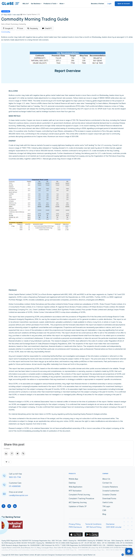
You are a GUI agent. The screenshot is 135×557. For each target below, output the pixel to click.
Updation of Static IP (77, 506)
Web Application (75, 487)
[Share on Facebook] (12, 453)
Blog (104, 514)
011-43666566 (15, 486)
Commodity (5, 11)
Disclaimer (110, 524)
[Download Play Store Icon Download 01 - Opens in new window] (92, 534)
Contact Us (107, 483)
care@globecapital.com (18, 495)
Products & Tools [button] (50, 3)
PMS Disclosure (75, 527)
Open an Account (123, 3)
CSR (104, 510)
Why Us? (26, 3)
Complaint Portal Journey (79, 494)
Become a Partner (97, 3)
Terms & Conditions (93, 524)
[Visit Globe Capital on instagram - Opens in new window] (9, 506)
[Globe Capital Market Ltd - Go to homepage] (10, 3)
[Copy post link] (23, 453)
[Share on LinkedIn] (6, 453)
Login (109, 3)
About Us (106, 479)
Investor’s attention (110, 491)
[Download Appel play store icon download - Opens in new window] (76, 534)
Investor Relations (110, 487)
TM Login (106, 506)
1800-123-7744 (15, 477)
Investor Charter (109, 494)
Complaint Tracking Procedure (81, 498)
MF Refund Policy (93, 527)
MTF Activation (75, 491)
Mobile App (73, 479)
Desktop (72, 483)
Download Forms (109, 498)
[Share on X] (17, 453)
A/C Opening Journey (78, 502)
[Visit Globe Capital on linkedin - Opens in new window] (15, 506)
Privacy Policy (75, 524)
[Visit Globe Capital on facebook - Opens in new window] (3, 506)
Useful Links (107, 502)
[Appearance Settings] (128, 551)
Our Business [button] (35, 3)
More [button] (61, 3)
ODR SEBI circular (113, 527)
